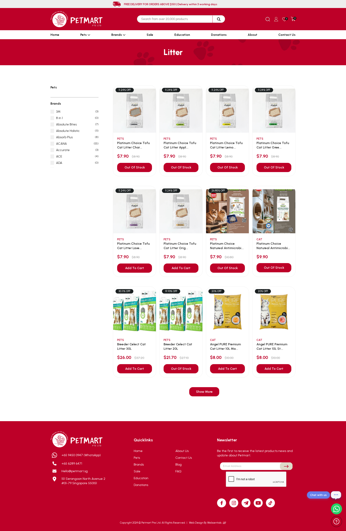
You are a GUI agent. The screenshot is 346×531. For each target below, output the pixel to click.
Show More (204, 392)
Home (54, 35)
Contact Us (287, 35)
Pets (84, 35)
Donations (219, 35)
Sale (150, 35)
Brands (117, 35)
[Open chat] (336, 495)
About (252, 35)
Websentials (214, 522)
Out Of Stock (135, 167)
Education (182, 35)
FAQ (178, 471)
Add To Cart (134, 268)
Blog (178, 464)
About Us (182, 451)
